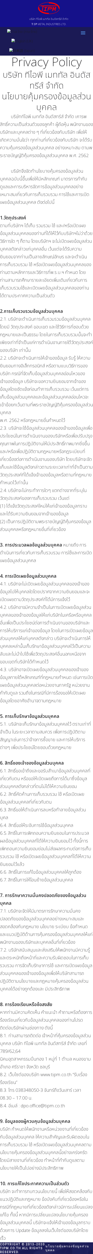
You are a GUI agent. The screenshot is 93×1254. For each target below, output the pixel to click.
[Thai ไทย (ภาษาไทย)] (22, 32)
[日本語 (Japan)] (22, 51)
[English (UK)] (22, 41)
